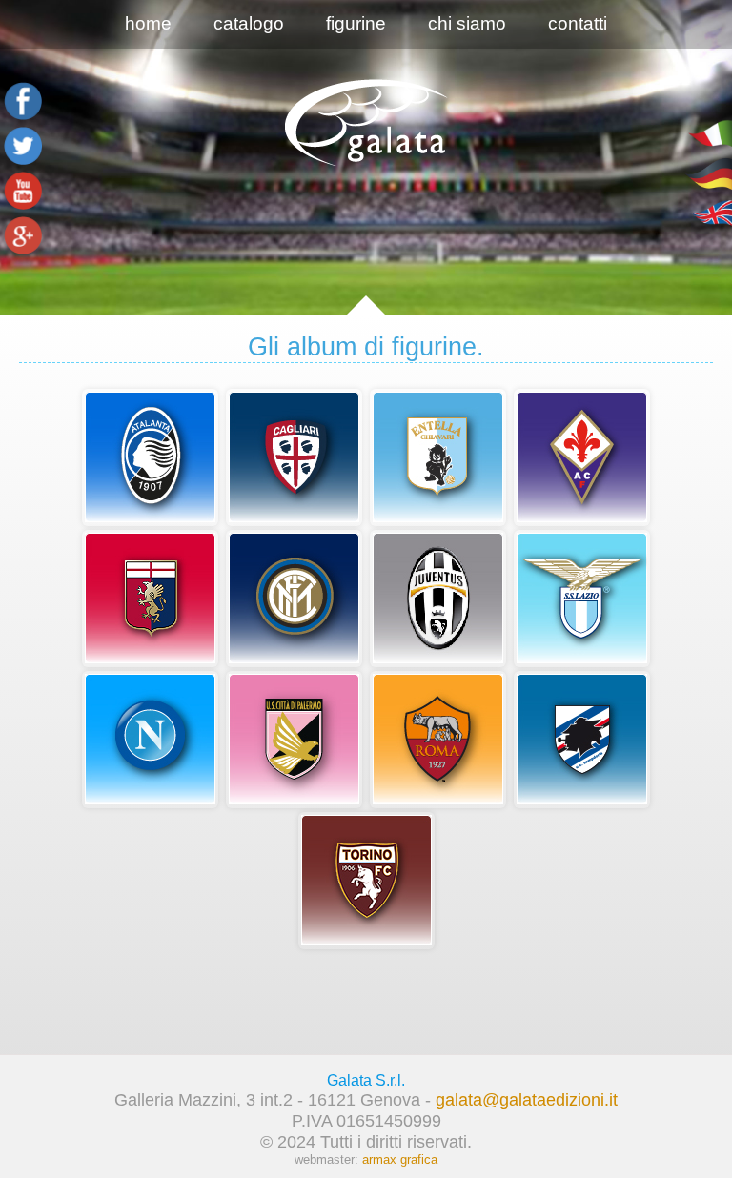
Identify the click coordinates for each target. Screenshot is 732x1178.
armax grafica (399, 1159)
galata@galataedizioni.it (527, 1099)
